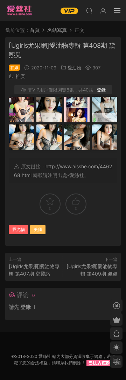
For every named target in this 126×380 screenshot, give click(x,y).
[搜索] (89, 10)
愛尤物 (18, 229)
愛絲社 (19, 10)
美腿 (38, 229)
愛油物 (74, 67)
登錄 (101, 89)
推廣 (20, 76)
